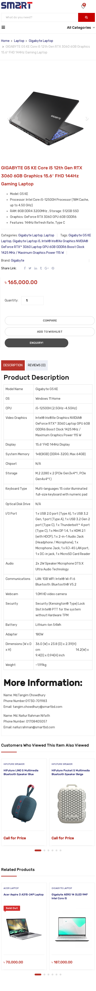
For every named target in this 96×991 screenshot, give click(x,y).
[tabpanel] (24, 804)
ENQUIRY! (36, 342)
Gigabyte (17, 260)
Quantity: (11, 300)
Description (13, 365)
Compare (50, 320)
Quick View (24, 819)
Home (5, 41)
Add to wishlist (50, 331)
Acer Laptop (11, 888)
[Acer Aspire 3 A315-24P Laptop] (24, 928)
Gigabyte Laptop (41, 41)
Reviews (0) (37, 365)
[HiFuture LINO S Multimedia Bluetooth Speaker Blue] (24, 804)
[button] (9, 115)
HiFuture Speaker (14, 764)
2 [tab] (44, 850)
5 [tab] (56, 850)
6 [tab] (60, 850)
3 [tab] (48, 850)
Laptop (19, 41)
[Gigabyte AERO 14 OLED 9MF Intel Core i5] (72, 928)
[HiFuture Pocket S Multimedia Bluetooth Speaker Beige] (72, 804)
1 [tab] (38, 850)
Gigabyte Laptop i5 (26, 241)
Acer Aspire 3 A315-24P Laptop (24, 894)
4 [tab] (52, 850)
